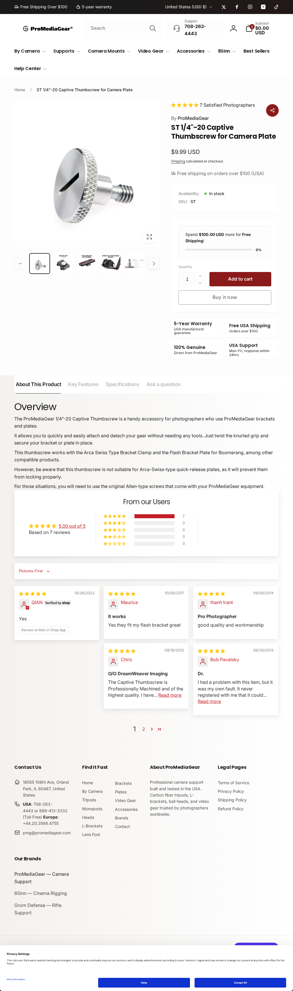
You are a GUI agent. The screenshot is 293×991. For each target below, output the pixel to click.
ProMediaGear (190, 118)
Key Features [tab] (83, 384)
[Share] (272, 110)
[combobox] (123, 28)
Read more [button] (169, 695)
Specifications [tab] (122, 384)
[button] (262, 28)
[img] (32, 594)
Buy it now (225, 297)
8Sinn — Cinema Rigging (40, 893)
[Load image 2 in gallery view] (63, 263)
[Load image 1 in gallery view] (40, 263)
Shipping (178, 161)
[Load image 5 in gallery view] (134, 263)
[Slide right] (154, 264)
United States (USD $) (186, 6)
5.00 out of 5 (72, 526)
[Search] (153, 28)
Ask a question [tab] (163, 384)
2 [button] (143, 729)
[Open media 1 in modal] (87, 174)
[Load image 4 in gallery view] (110, 263)
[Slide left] (20, 264)
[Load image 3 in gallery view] (87, 263)
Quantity (185, 267)
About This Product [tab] (38, 384)
